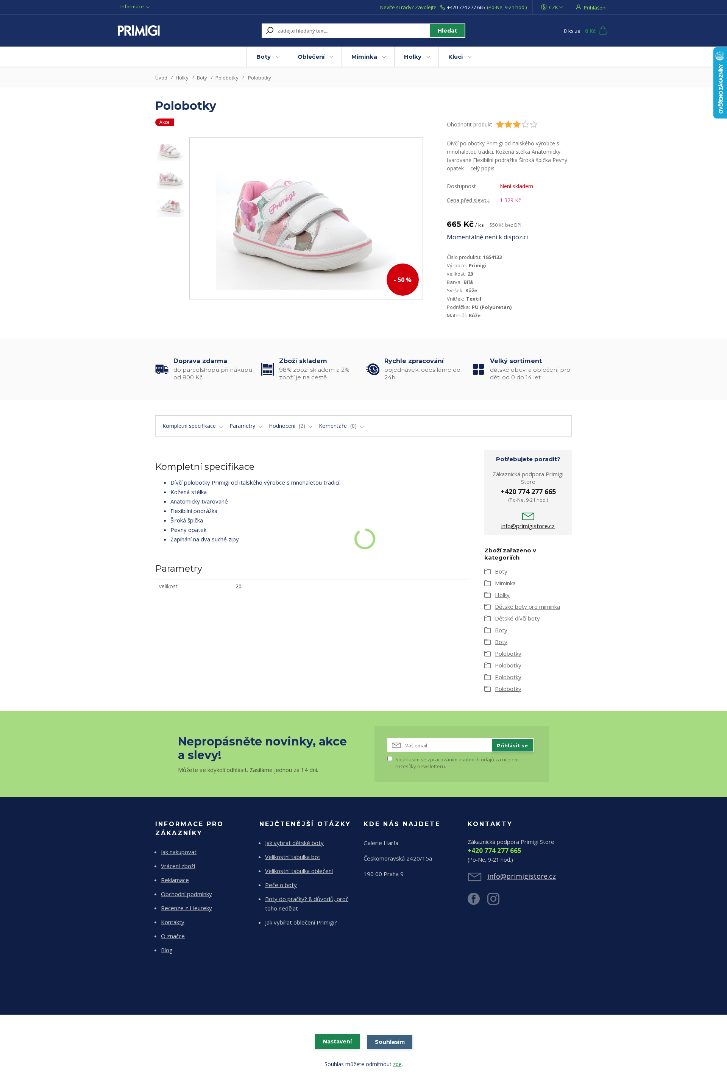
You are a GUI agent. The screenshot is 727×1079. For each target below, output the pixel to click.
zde (397, 1064)
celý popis (482, 168)
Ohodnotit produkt (469, 124)
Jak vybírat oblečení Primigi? (301, 922)
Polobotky (227, 77)
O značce (173, 936)
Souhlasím (390, 1041)
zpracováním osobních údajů (460, 759)
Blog (167, 950)
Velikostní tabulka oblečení (299, 871)
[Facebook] (477, 902)
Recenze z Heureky (186, 908)
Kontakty (172, 922)
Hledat (447, 30)
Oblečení (311, 56)
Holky (412, 56)
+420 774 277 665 (466, 7)
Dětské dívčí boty (517, 618)
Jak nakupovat (179, 852)
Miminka (364, 56)
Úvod (161, 77)
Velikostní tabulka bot (292, 857)
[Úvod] (163, 31)
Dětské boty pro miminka (527, 606)
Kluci (455, 56)
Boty (263, 56)
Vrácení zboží (178, 866)
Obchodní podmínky (186, 894)
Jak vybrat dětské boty (294, 843)
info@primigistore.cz (528, 526)
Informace (132, 6)
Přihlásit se (512, 745)
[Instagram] (497, 902)
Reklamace (175, 880)
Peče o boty (281, 885)
